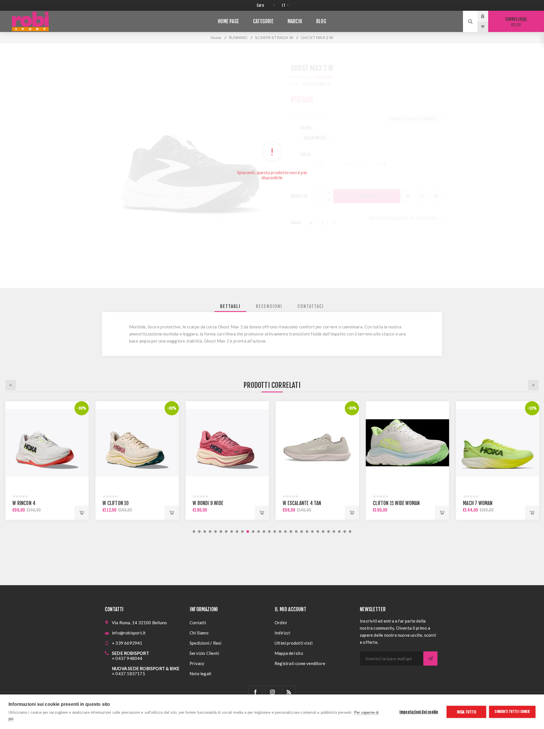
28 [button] (339, 531)
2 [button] (199, 531)
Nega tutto (466, 711)
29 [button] (344, 531)
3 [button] (204, 531)
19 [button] (291, 531)
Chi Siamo (199, 632)
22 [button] (307, 531)
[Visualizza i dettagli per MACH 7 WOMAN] (497, 442)
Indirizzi (282, 632)
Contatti (198, 622)
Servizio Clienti (204, 653)
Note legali (200, 673)
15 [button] (269, 531)
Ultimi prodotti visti (294, 642)
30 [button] (350, 531)
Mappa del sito (289, 653)
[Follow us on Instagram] (272, 692)
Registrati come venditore (300, 663)
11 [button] (247, 531)
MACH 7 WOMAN (477, 503)
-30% (81, 408)
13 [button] (258, 531)
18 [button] (285, 531)
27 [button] (334, 531)
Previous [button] (10, 385)
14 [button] (264, 531)
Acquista (82, 513)
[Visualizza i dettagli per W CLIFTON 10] (137, 442)
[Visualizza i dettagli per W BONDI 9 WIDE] (227, 442)
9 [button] (237, 531)
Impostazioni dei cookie (419, 711)
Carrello (515, 21)
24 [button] (317, 531)
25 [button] (323, 531)
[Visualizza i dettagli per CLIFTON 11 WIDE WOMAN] (407, 442)
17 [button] (280, 531)
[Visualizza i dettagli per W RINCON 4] (47, 442)
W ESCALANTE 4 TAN (302, 503)
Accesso (487, 16)
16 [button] (274, 531)
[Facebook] (255, 692)
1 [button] (194, 531)
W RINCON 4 (23, 503)
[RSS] (289, 692)
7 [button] (226, 531)
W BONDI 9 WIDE (208, 503)
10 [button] (242, 531)
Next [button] (533, 385)
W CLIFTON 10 (116, 503)
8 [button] (231, 531)
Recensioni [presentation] (269, 306)
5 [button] (215, 531)
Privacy (197, 663)
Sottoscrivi (430, 658)
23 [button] (312, 531)
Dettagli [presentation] (230, 306)
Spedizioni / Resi (205, 642)
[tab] (230, 306)
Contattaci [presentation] (311, 306)
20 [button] (296, 531)
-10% (532, 408)
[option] (47, 460)
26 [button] (328, 531)
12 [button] (253, 531)
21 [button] (301, 531)
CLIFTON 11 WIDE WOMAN (396, 503)
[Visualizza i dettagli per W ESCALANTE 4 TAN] (317, 442)
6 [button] (221, 531)
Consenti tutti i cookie (512, 711)
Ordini (281, 622)
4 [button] (210, 531)
